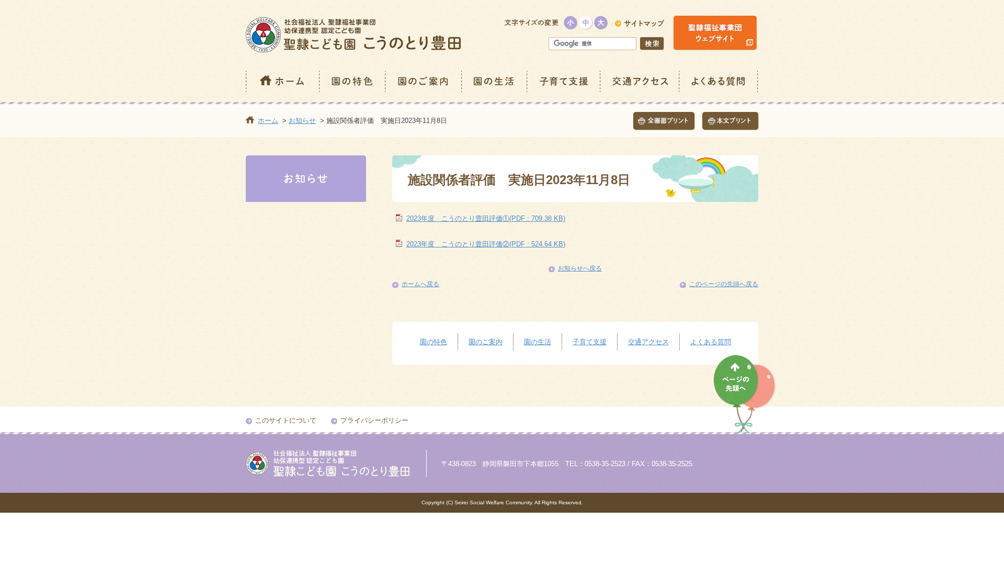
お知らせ (302, 121)
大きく (601, 23)
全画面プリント (664, 121)
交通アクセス (640, 81)
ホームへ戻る (420, 284)
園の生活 (495, 81)
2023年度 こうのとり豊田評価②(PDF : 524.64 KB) (485, 244)
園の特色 (353, 81)
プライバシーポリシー (374, 420)
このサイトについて (285, 420)
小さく (571, 23)
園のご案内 (424, 81)
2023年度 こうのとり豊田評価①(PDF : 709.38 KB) (485, 218)
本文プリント (730, 121)
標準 (586, 23)
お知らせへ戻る (580, 268)
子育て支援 (564, 81)
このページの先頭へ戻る (723, 284)
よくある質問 (719, 81)
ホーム (283, 81)
